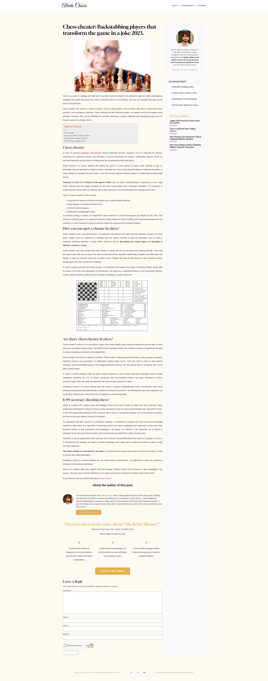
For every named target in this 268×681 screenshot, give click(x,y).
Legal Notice (89, 672)
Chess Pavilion (105, 478)
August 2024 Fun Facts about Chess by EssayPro (185, 121)
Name (66, 617)
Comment (67, 590)
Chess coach (106, 495)
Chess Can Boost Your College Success (183, 130)
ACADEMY (202, 5)
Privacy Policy (78, 672)
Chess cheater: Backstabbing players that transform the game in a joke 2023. (109, 29)
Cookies (97, 672)
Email (65, 625)
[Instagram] (138, 672)
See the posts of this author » (89, 512)
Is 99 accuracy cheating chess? (75, 141)
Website (66, 634)
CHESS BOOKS (187, 5)
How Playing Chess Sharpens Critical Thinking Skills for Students (185, 138)
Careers (117, 672)
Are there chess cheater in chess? (75, 138)
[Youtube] (144, 672)
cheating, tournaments (91, 153)
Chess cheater (69, 133)
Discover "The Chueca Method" (185, 70)
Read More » (174, 125)
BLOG (174, 5)
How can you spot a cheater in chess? (77, 135)
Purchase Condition (107, 672)
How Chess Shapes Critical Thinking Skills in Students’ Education (185, 146)
